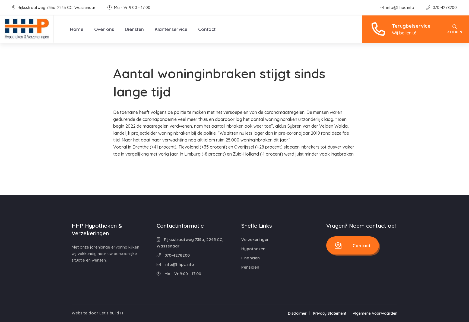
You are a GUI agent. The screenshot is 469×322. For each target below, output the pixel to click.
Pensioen (250, 267)
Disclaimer (297, 313)
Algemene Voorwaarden (375, 313)
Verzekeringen (255, 239)
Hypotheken (253, 248)
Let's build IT (111, 312)
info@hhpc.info (400, 7)
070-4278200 (444, 7)
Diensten (134, 29)
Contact (207, 29)
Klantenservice (171, 29)
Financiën (250, 257)
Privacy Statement (329, 313)
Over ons (104, 29)
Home (76, 29)
